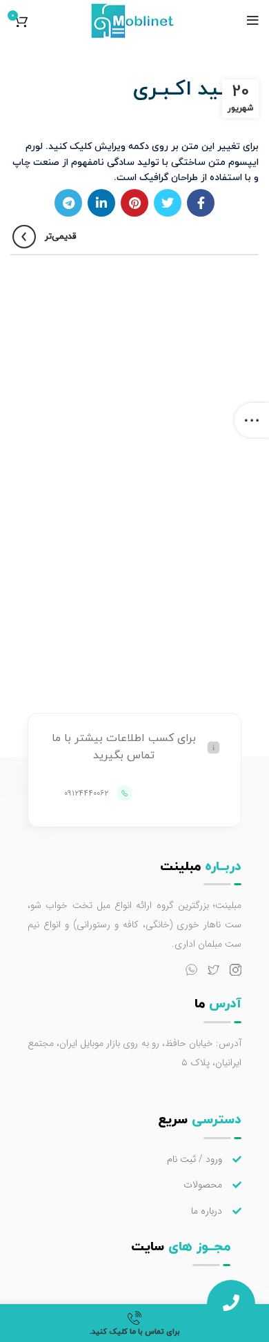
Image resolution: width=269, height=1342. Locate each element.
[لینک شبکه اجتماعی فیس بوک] (201, 203)
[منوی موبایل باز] (253, 20)
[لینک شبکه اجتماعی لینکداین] (101, 203)
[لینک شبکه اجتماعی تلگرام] (68, 203)
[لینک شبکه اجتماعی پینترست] (134, 203)
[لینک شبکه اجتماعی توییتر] (167, 203)
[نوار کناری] (252, 420)
